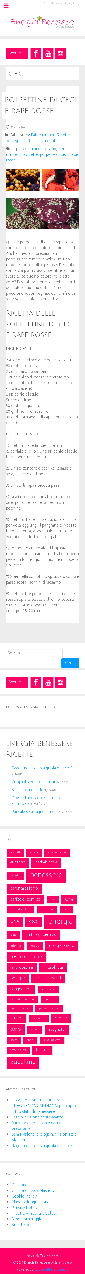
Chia (69, 899)
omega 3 (17, 978)
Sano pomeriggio (27, 1219)
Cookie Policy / (53, 4)
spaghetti (56, 1029)
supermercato (52, 1040)
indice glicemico (41, 935)
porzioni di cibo (49, 1008)
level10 (34, 946)
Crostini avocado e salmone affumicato (36, 801)
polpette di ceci (19, 1008)
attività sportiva (57, 852)
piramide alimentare (22, 999)
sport (30, 1040)
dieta (66, 909)
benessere (46, 876)
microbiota (53, 967)
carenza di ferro (24, 888)
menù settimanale (26, 956)
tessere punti (18, 1050)
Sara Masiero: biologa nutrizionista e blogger (44, 1137)
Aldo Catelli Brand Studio (51, 1270)
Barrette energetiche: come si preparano (38, 1126)
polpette (49, 999)
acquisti (15, 852)
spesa (13, 1040)
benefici (15, 875)
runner (61, 1018)
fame (13, 935)
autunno (17, 862)
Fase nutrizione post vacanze (37, 1117)
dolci (33, 921)
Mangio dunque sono (31, 1202)
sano (15, 1030)
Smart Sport (23, 1225)
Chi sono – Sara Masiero (33, 1191)
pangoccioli (20, 989)
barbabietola (46, 862)
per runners (48, 989)
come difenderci (20, 909)
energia (60, 922)
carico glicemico (25, 899)
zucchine (22, 1062)
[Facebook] (36, 53)
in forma (15, 946)
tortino (42, 1050)
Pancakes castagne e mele (35, 812)
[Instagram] (60, 53)
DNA (14, 921)
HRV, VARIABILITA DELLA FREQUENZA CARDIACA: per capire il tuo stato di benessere (44, 1106)
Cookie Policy (24, 1196)
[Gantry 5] (42, 21)
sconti (34, 1030)
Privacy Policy (71, 4)
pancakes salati (48, 978)
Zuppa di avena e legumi (33, 782)
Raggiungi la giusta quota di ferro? (42, 768)
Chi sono (20, 1185)
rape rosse (39, 1018)
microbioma (21, 967)
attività (34, 852)
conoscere (47, 909)
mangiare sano (61, 946)
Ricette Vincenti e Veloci (34, 1213)
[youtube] (48, 53)
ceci (52, 899)
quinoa (16, 1018)
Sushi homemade (27, 790)
